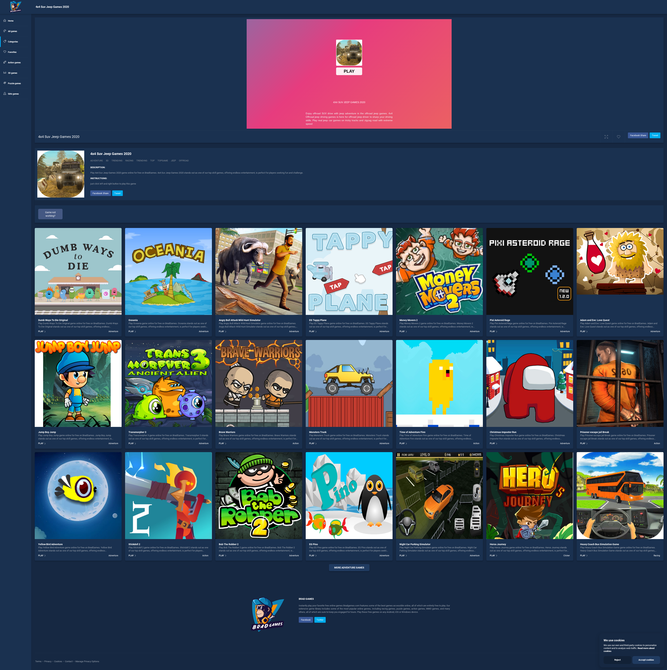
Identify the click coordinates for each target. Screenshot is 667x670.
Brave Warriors (227, 432)
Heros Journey (498, 544)
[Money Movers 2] (439, 271)
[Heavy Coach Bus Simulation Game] (620, 495)
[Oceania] (168, 271)
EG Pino (313, 544)
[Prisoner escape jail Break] (620, 383)
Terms (38, 661)
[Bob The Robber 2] (258, 495)
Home (10, 21)
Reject (617, 660)
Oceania (133, 320)
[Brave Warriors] (258, 383)
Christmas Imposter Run (503, 432)
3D (107, 160)
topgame (163, 160)
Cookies (58, 661)
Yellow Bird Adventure (50, 544)
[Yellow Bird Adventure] (78, 495)
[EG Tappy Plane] (349, 271)
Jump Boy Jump (47, 432)
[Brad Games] (15, 7)
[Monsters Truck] (349, 383)
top (152, 160)
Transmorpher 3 (137, 432)
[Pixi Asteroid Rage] (529, 271)
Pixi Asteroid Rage (500, 320)
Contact (68, 661)
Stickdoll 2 (134, 544)
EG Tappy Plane (318, 320)
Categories (12, 42)
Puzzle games (14, 83)
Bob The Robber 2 (228, 544)
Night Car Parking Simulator (415, 544)
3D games (12, 73)
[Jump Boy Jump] (78, 383)
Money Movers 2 (409, 320)
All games (12, 31)
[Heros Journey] (529, 495)
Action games (14, 62)
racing (129, 160)
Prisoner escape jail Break (594, 432)
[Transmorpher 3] (168, 383)
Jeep (173, 160)
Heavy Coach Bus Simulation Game (599, 544)
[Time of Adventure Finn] (439, 383)
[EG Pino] (349, 495)
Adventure (96, 160)
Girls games (13, 94)
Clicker (566, 555)
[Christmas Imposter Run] (529, 383)
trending (141, 160)
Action (296, 443)
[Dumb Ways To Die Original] (78, 271)
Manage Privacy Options (87, 661)
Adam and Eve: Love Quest (595, 320)
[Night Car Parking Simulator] (439, 495)
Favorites (12, 52)
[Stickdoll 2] (168, 495)
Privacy (48, 661)
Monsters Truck (317, 432)
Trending (117, 160)
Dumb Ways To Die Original (53, 320)
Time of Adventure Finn (412, 432)
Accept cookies (646, 660)
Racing (657, 555)
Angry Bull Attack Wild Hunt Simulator (240, 320)
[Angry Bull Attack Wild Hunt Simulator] (258, 271)
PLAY (40, 331)
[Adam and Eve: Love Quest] (620, 271)
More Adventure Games (349, 567)
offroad (184, 160)
